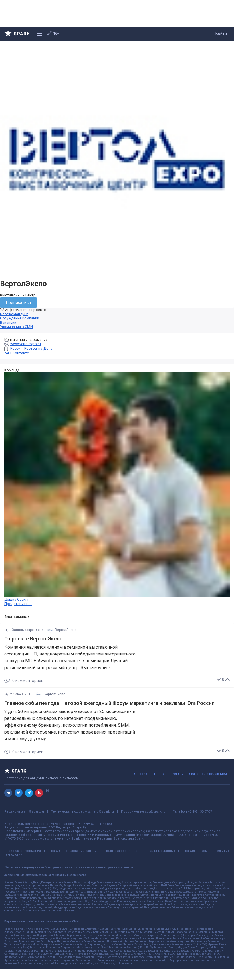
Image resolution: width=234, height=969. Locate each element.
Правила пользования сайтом (73, 851)
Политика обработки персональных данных (140, 851)
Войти (221, 33)
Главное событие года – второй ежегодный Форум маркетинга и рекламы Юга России (109, 703)
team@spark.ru (32, 811)
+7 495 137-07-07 (200, 811)
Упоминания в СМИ (16, 327)
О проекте (142, 774)
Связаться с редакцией (208, 774)
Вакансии (8, 322)
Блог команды (14, 314)
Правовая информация (22, 851)
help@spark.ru (103, 811)
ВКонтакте (19, 353)
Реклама (178, 774)
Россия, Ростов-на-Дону (31, 348)
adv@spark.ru (155, 811)
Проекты (161, 774)
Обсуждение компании (19, 318)
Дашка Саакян (18, 601)
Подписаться (18, 302)
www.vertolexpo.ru (25, 344)
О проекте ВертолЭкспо (33, 639)
